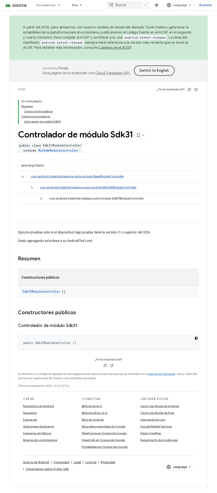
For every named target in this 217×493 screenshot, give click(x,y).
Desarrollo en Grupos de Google (103, 440)
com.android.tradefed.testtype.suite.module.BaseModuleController (77, 176)
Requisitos (30, 413)
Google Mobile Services (156, 426)
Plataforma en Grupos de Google (104, 433)
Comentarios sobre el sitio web (47, 469)
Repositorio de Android (38, 406)
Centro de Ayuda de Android (159, 406)
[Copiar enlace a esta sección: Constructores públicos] (81, 313)
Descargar (30, 420)
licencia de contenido (161, 374)
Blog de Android (93, 420)
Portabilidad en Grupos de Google (105, 447)
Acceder (205, 5)
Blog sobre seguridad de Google (103, 426)
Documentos (46, 5)
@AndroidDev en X (94, 413)
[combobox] (128, 5)
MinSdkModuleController (58, 150)
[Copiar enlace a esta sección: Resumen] (46, 259)
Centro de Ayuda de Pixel (157, 413)
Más (75, 5)
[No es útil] (196, 89)
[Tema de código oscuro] (196, 338)
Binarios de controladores (40, 440)
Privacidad (108, 462)
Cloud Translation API (112, 73)
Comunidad (61, 462)
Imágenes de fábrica (37, 433)
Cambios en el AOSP (115, 48)
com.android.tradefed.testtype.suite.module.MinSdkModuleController (88, 187)
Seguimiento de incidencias (159, 440)
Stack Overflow (150, 433)
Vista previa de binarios (38, 426)
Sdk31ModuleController (41, 291)
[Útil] (189, 89)
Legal (77, 462)
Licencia (90, 462)
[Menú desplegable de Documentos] (61, 5)
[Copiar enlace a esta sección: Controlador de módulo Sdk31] (81, 325)
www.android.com (153, 420)
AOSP (21, 89)
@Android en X (92, 406)
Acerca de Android (36, 462)
